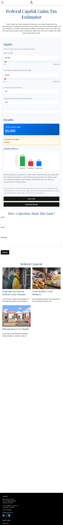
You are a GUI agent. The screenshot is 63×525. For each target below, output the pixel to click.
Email (3, 227)
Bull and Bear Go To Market (15, 328)
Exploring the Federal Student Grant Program (14, 293)
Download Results (31, 204)
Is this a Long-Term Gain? (13, 88)
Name (3, 217)
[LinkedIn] (9, 515)
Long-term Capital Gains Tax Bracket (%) (18, 98)
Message (4, 237)
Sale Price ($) (8, 53)
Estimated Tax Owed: (12, 139)
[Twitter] (6, 515)
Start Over (31, 199)
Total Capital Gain (12, 127)
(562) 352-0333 (10, 499)
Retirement (5, 523)
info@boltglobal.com (7, 513)
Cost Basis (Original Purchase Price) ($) (17, 70)
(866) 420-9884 (12, 501)
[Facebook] (3, 515)
